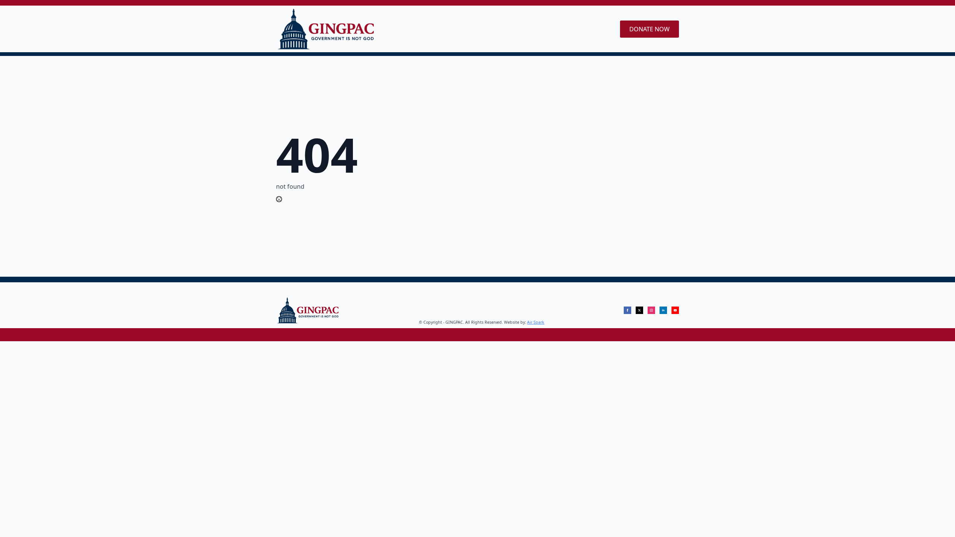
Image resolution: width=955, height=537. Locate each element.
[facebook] (627, 310)
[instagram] (651, 310)
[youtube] (675, 310)
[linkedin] (663, 310)
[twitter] (639, 310)
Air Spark (535, 322)
